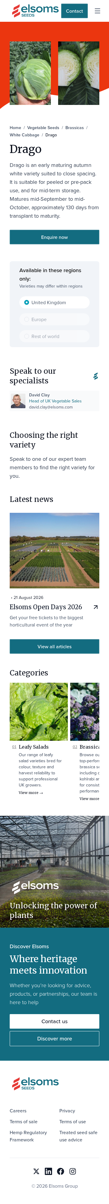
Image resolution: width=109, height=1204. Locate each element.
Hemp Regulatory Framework (28, 1136)
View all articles (54, 646)
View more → (31, 792)
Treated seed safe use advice (78, 1136)
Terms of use (72, 1121)
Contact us (54, 1021)
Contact (74, 11)
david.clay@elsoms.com (51, 407)
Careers (18, 1110)
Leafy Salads (34, 747)
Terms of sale (24, 1121)
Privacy (67, 1110)
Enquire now (54, 237)
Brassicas (92, 747)
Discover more (54, 1038)
